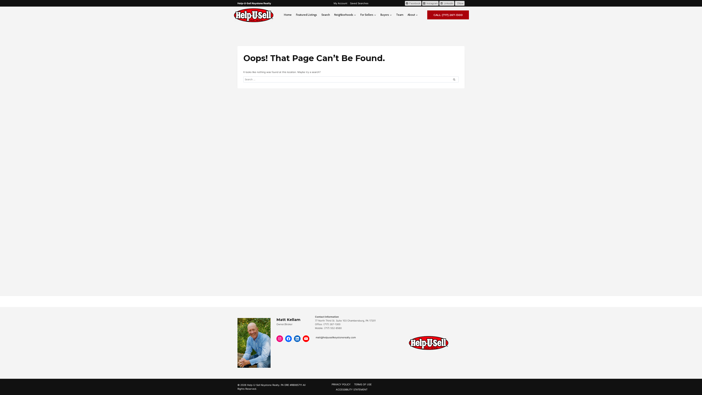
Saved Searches (359, 3)
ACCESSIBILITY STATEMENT (351, 389)
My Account (340, 3)
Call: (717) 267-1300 (448, 15)
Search (325, 14)
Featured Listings (306, 14)
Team (399, 14)
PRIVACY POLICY (341, 384)
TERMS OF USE (363, 384)
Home (288, 14)
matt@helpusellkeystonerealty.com (335, 337)
